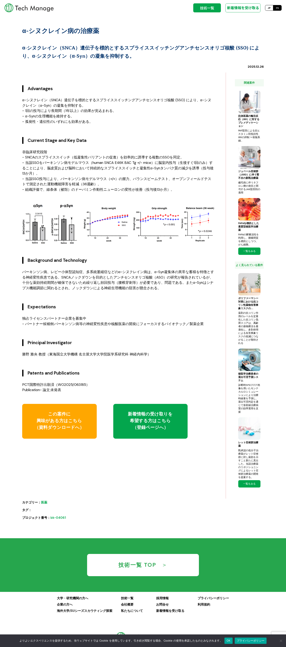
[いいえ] (281, 641)
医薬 (44, 502)
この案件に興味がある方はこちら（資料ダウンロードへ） (59, 420)
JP (269, 7)
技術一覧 (207, 7)
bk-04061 (58, 518)
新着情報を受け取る (243, 7)
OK (229, 640)
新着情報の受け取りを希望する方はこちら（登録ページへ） (150, 420)
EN (277, 7)
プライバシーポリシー (251, 640)
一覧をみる (249, 251)
